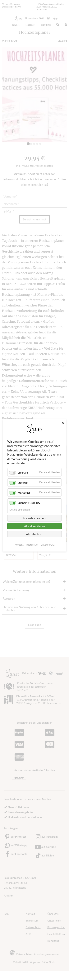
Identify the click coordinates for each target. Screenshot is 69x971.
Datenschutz (47, 544)
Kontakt (19, 544)
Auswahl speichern (34, 518)
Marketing (24, 492)
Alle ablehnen (34, 534)
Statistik (23, 482)
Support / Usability (29, 502)
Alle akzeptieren (34, 526)
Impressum (32, 544)
